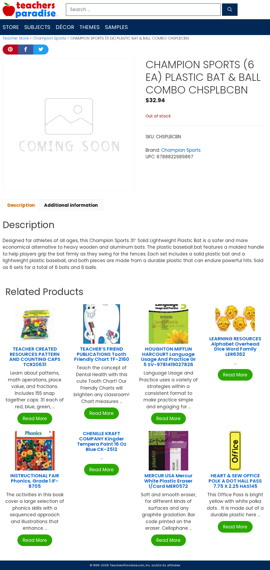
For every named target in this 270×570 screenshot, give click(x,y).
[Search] (230, 9)
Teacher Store (16, 38)
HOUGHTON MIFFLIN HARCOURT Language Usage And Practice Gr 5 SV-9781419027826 (168, 357)
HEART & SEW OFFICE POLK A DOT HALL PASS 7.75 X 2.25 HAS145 (235, 480)
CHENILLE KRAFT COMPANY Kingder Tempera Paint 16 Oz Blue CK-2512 (101, 441)
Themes (89, 27)
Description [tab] (21, 205)
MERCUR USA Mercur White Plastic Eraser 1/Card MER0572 (168, 480)
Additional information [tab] (71, 205)
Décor (65, 27)
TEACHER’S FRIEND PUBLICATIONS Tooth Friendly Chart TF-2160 (101, 354)
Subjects (37, 27)
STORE (11, 27)
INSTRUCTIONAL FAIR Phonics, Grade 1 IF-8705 (34, 480)
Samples (116, 27)
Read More (35, 418)
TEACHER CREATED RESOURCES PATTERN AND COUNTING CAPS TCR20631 (34, 357)
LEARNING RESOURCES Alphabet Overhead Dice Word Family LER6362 (235, 346)
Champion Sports (49, 38)
